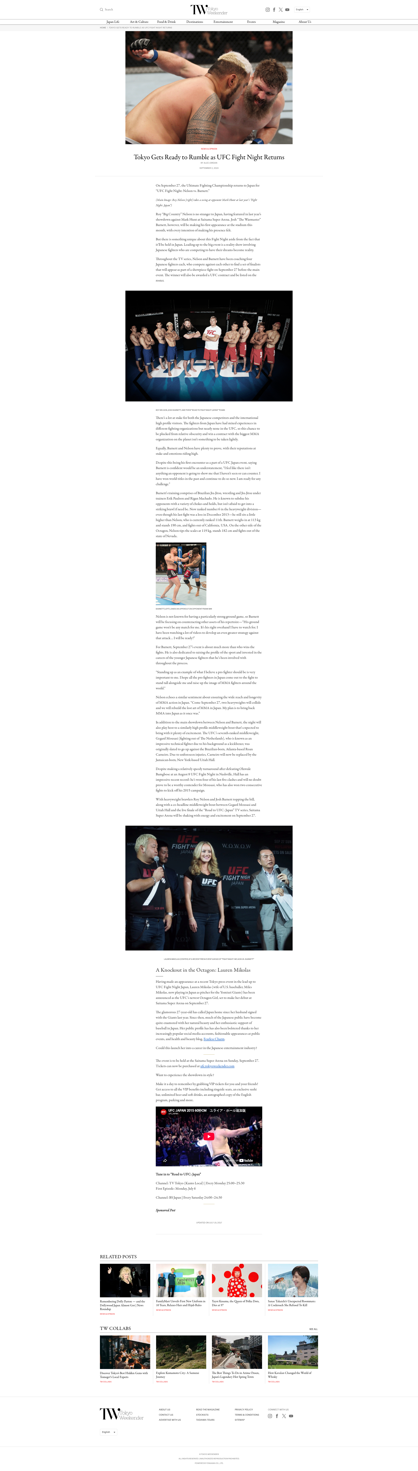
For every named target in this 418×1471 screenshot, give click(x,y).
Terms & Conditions (247, 1414)
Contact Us (166, 1414)
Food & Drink (166, 22)
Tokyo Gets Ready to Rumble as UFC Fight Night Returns (140, 27)
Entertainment (223, 22)
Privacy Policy (244, 1409)
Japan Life (113, 22)
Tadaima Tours (205, 1420)
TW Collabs (106, 1382)
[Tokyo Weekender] (122, 1418)
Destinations (194, 22)
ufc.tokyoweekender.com (217, 1066)
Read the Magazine (208, 1409)
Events (251, 22)
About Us (305, 22)
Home (103, 27)
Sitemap (240, 1420)
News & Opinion (209, 149)
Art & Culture (139, 22)
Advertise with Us (170, 1420)
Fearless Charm (214, 1039)
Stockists (202, 1414)
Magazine (279, 22)
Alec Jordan (210, 163)
